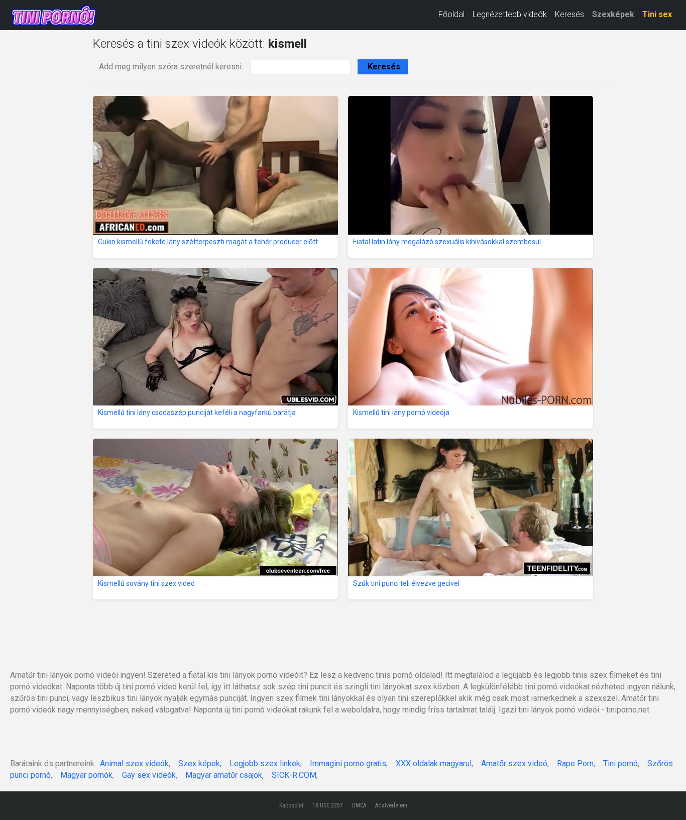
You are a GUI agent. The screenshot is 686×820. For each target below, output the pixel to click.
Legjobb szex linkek (265, 763)
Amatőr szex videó (514, 763)
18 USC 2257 (327, 805)
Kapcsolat (291, 805)
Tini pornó (620, 763)
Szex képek (199, 763)
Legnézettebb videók (510, 14)
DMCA (359, 805)
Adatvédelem (391, 805)
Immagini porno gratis (348, 763)
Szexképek (613, 14)
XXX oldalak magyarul (434, 763)
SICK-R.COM (294, 775)
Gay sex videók (149, 775)
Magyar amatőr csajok (223, 775)
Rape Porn (575, 763)
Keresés (569, 14)
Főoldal (451, 14)
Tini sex (657, 14)
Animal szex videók (134, 763)
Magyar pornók (86, 775)
